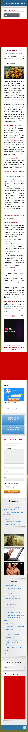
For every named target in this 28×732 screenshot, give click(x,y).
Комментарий (8, 448)
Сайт (5, 477)
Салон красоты (9, 637)
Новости (6, 620)
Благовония (10, 607)
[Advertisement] (14, 33)
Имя (5, 466)
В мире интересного (13, 634)
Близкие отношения (13, 632)
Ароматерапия (11, 604)
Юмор (6, 653)
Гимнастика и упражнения (15, 626)
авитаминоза (14, 212)
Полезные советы (9, 623)
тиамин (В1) (8, 176)
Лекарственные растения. (12, 599)
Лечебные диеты (12, 591)
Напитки (9, 593)
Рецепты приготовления (14, 596)
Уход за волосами (12, 642)
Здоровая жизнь (14, 3)
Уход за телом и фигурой (14, 647)
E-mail (6, 472)
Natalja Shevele (16, 409)
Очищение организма (13, 617)
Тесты (6, 650)
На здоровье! (8, 610)
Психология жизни (10, 629)
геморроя (21, 257)
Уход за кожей (11, 645)
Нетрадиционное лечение (15, 615)
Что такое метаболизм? (14, 505)
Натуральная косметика (14, 640)
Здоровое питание (13, 15)
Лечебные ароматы (10, 602)
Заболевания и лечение (14, 612)
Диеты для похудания (13, 588)
